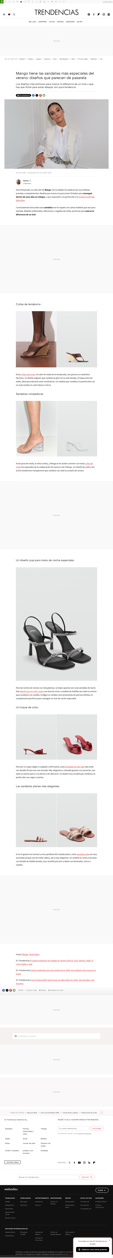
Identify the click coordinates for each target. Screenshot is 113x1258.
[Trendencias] (56, 12)
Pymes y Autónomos (99, 1206)
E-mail (44, 95)
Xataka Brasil (9, 1236)
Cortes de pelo (29, 1143)
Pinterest (89, 14)
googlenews (108, 14)
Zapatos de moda (45, 1144)
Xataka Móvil (9, 1205)
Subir (100, 1190)
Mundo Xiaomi (10, 1218)
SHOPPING (42, 22)
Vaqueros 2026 (32, 1113)
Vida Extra (23, 1205)
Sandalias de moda (56, 990)
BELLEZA (32, 22)
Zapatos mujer (32, 990)
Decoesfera (84, 1205)
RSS (89, 1162)
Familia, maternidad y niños (28, 1131)
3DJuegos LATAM (23, 1233)
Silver (25, 1138)
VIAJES (52, 22)
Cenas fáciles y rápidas (70, 1113)
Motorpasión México (69, 1233)
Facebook (94, 14)
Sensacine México (39, 1233)
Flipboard (99, 14)
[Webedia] (11, 1189)
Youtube (79, 1162)
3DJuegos (23, 1201)
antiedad (44, 1150)
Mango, (25, 954)
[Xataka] (2, 2)
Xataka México (10, 1232)
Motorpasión (69, 1201)
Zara (54, 59)
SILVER (79, 22)
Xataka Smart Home (9, 1213)
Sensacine (39, 1201)
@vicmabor (34, 954)
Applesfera (9, 1209)
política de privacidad (84, 1133)
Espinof (38, 1205)
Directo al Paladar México (55, 1233)
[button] (26, 180)
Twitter (37, 95)
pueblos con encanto (28, 1151)
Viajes (7, 1138)
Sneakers (9, 1129)
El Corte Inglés (83, 59)
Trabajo (44, 1129)
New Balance (64, 59)
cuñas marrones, (28, 374)
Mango (30, 59)
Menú (4, 14)
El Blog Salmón (100, 1201)
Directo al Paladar (53, 1203)
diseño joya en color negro (32, 691)
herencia (47, 59)
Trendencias (84, 1201)
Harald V (22, 59)
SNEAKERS (70, 22)
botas (7, 1143)
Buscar (14, 14)
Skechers (94, 59)
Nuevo (9, 14)
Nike (73, 59)
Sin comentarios (24, 95)
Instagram (103, 14)
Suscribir (96, 1128)
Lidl (101, 59)
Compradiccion (85, 1209)
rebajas (38, 59)
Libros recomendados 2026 (49, 1113)
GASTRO (60, 22)
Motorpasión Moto (69, 1206)
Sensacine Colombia (39, 1239)
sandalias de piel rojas (75, 766)
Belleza (44, 1138)
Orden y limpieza (12, 1150)
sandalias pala (83, 854)
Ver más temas (12, 1162)
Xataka (7, 1201)
